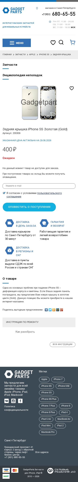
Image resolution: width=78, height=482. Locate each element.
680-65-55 (58, 14)
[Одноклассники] (54, 308)
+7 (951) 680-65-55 (14, 457)
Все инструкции (62, 344)
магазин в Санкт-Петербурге (60, 8)
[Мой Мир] (58, 308)
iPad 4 (64, 412)
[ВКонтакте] (46, 308)
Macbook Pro (47, 432)
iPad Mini (46, 426)
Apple (44, 379)
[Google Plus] (61, 308)
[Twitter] (50, 308)
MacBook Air (64, 419)
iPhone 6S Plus (48, 399)
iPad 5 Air (46, 419)
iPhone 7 (58, 379)
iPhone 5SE (63, 386)
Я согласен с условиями (34, 195)
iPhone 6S (46, 386)
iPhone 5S (46, 393)
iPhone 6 (65, 406)
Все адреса (41, 452)
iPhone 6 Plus (48, 412)
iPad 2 (60, 426)
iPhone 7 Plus (48, 406)
